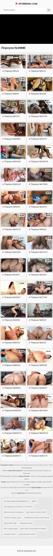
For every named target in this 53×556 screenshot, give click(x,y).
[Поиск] (48, 10)
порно (3, 481)
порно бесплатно (15, 470)
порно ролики (24, 476)
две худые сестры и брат (36, 512)
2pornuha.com (27, 4)
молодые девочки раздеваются (16, 501)
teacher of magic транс (12, 517)
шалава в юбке (10, 534)
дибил (34, 501)
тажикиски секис (26, 523)
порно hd (21, 493)
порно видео (36, 487)
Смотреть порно (7, 465)
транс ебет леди (10, 523)
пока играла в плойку (27, 534)
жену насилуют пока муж (13, 512)
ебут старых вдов (10, 528)
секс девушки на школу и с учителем (18, 506)
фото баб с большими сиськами (33, 528)
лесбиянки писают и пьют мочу (36, 517)
